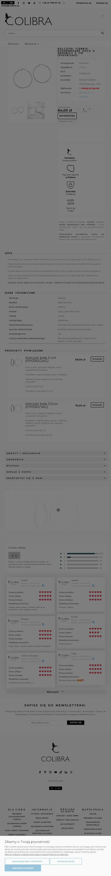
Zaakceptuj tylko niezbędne (27, 861)
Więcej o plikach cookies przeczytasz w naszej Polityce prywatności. (37, 854)
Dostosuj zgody (65, 861)
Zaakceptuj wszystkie (23, 868)
